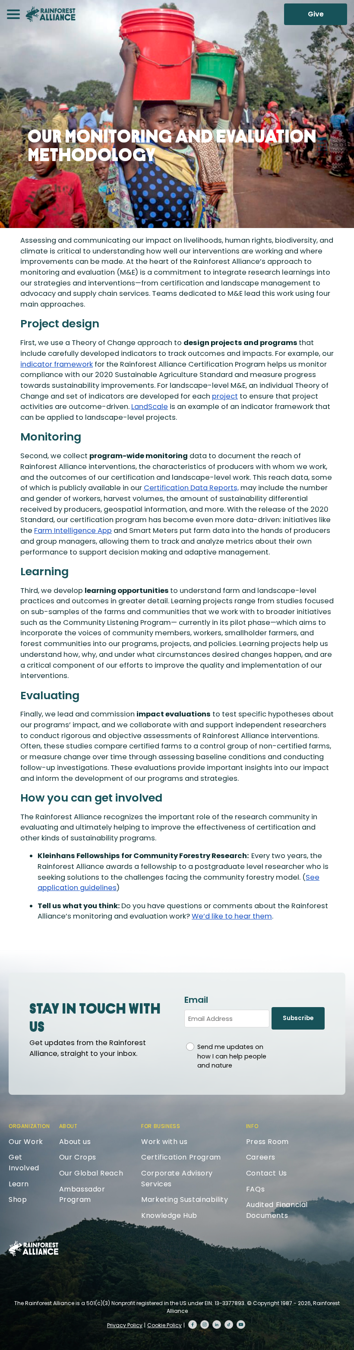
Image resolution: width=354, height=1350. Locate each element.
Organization (29, 1126)
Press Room (267, 1142)
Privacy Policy (124, 1325)
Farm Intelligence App (73, 531)
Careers (260, 1157)
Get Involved (24, 1162)
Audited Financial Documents (277, 1210)
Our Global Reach (91, 1173)
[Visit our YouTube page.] (241, 1324)
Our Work (26, 1142)
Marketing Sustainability (184, 1199)
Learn (19, 1184)
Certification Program (181, 1157)
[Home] (50, 14)
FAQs (255, 1189)
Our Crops (77, 1157)
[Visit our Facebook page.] (192, 1324)
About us (75, 1142)
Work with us (164, 1142)
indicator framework (56, 364)
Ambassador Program (82, 1194)
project (225, 396)
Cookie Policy (164, 1325)
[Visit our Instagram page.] (204, 1324)
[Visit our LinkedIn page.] (216, 1324)
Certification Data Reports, (191, 488)
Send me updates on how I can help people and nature (231, 1056)
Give (316, 14)
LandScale (149, 407)
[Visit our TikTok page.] (228, 1324)
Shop (18, 1199)
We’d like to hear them (232, 916)
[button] (13, 14)
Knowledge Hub (169, 1215)
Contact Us (266, 1173)
